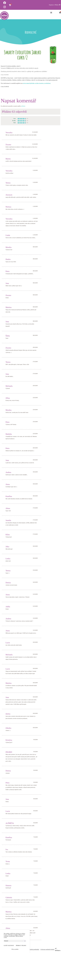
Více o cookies (14, 949)
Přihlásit (56, 4)
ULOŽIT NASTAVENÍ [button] (9, 945)
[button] (51, 12)
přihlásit (23, 106)
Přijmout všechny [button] (21, 945)
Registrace (51, 4)
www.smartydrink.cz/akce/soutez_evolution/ (37, 83)
